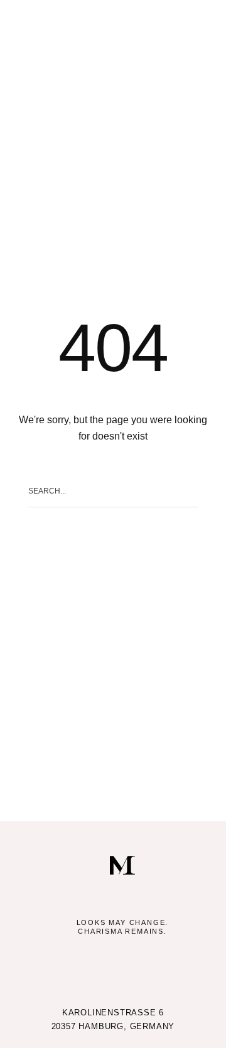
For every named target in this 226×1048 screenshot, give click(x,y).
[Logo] (122, 865)
